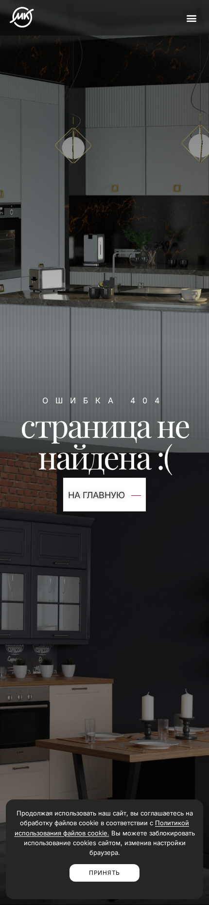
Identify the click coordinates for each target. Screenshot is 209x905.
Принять (104, 872)
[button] (191, 18)
